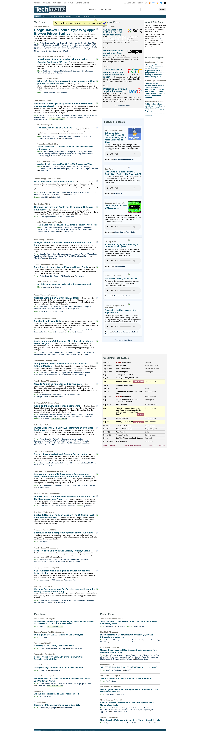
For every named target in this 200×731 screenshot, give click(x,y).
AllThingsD (56, 222)
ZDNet (47, 600)
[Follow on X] (165, 3)
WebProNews (52, 375)
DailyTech (94, 169)
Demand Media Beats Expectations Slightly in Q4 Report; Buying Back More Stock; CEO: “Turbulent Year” (64, 622)
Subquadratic (108, 27)
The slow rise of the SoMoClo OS (54, 127)
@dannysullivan (61, 332)
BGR (87, 117)
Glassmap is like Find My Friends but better (54, 646)
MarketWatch (63, 51)
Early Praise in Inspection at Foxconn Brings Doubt (61, 267)
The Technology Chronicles (56, 443)
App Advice (42, 169)
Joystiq (49, 117)
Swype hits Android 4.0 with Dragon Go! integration (61, 454)
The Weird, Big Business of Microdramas (116, 207)
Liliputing (134, 640)
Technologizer (125, 708)
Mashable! (41, 73)
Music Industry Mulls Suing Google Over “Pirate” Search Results (130, 720)
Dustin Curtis (58, 167)
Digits (71, 43)
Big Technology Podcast (124, 159)
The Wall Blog (39, 443)
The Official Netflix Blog (58, 307)
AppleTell (43, 115)
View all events (109, 445)
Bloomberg (65, 559)
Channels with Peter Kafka (124, 232)
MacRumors (54, 43)
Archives (46, 3)
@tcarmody (59, 311)
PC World (129, 657)
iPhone (54, 47)
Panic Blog (53, 144)
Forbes (93, 192)
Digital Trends (111, 723)
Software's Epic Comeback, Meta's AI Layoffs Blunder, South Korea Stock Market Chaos (115, 137)
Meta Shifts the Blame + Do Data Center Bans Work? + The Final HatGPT (123, 173)
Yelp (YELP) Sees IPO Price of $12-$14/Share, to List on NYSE (128, 667)
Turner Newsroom (46, 684)
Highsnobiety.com (40, 119)
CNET (94, 47)
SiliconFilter (54, 494)
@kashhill (44, 197)
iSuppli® (118, 700)
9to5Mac (56, 71)
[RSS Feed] (149, 3)
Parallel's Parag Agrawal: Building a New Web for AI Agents (121, 245)
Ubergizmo (51, 308)
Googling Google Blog (42, 396)
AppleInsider (66, 45)
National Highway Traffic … (49, 559)
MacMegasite (67, 138)
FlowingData (72, 194)
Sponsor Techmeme (123, 106)
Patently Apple (51, 360)
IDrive (105, 86)
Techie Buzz (51, 169)
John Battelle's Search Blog (60, 56)
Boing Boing (72, 152)
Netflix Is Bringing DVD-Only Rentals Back (56, 298)
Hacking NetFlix (73, 308)
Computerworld (39, 117)
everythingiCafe (85, 45)
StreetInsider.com (107, 665)
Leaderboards (57, 16)
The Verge (86, 47)
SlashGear (38, 45)
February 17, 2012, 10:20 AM (100, 9)
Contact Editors (82, 3)
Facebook (109, 626)
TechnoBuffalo (71, 49)
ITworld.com (77, 307)
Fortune (66, 415)
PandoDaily (118, 670)
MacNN (40, 231)
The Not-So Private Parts (80, 192)
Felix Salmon (39, 194)
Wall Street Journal (41, 26)
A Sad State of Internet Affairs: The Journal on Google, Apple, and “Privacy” (62, 60)
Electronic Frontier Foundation (45, 49)
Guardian (61, 49)
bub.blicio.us (70, 330)
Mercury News (39, 51)
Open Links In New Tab (137, 3)
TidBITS (40, 154)
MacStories (87, 152)
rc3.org (47, 154)
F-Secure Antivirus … (72, 167)
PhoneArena (79, 276)
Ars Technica (71, 117)
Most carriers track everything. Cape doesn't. (113, 53)
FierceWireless (40, 702)
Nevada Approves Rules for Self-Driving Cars (58, 384)
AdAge (47, 425)
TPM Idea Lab (54, 580)
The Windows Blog (49, 92)
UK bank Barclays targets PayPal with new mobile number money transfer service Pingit (65, 590)
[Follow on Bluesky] (153, 3)
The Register (57, 227)
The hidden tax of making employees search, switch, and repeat (113, 73)
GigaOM (49, 125)
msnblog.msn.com (118, 657)
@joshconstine (138, 626)
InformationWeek (59, 117)
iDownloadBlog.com (74, 47)
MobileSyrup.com (49, 465)
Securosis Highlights (58, 154)
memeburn (62, 47)
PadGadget (87, 229)
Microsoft (120, 655)
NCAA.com (58, 684)
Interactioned (47, 167)
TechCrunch (47, 227)
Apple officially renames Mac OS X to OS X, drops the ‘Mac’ (64, 164)
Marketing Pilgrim (72, 441)
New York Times (49, 136)
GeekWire (91, 43)
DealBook (109, 670)
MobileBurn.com (40, 561)
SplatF (67, 354)
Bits (51, 276)
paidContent (86, 684)
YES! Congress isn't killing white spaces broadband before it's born (62, 572)
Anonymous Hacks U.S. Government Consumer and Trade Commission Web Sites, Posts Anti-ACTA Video (62, 475)
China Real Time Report (72, 227)
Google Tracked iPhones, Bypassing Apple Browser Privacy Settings (64, 31)
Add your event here (157, 445)
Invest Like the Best (122, 296)
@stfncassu (88, 506)
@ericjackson (46, 311)
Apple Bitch (42, 138)
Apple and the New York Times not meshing (57, 406)
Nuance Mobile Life (47, 463)
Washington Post (52, 403)
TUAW (94, 45)
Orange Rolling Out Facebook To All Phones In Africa (58, 667)
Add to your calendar (132, 445)
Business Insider (79, 71)
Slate (86, 354)
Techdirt (128, 723)
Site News (68, 3)
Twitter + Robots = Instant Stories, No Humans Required (126, 678)
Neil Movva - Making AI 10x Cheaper (121, 278)
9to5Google (47, 71)
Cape (105, 48)
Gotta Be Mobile (74, 136)
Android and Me (60, 256)
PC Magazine (86, 136)
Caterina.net (51, 318)
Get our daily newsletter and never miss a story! (78, 23)
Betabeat (47, 47)
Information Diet (45, 395)
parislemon (38, 47)
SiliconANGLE (51, 416)
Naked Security (48, 152)
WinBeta (64, 92)
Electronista (50, 51)
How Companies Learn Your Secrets (54, 181)
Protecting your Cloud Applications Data (115, 90)
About (69, 16)
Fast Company (45, 506)
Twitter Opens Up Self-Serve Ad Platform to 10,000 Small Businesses (63, 429)
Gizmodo (92, 49)
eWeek (94, 115)
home (159, 38)
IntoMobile (71, 463)
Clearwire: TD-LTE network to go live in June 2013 (57, 705)
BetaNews (53, 156)
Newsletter (89, 16)
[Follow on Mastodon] (161, 3)
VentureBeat (44, 43)
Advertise (57, 3)
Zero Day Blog (43, 156)
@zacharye (45, 418)
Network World (52, 138)
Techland (52, 192)
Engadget (89, 71)
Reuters (56, 276)
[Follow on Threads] (157, 3)
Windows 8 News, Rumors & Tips (118, 640)
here (157, 42)
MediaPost (43, 192)
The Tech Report (63, 169)
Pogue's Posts (39, 416)
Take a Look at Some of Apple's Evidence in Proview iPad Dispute (67, 225)
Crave (42, 600)
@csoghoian (56, 197)
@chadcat (78, 332)
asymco (49, 338)
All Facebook (60, 561)
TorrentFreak (113, 717)
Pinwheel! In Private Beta (47, 321)
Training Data (119, 266)
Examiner (58, 287)
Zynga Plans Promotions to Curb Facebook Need (56, 694)
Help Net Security (80, 43)
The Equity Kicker (112, 708)
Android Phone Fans (74, 256)
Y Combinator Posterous (49, 649)
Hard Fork (118, 193)
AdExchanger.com (63, 192)
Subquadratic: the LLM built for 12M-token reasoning (112, 32)
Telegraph (63, 43)
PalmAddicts (75, 354)
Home (37, 16)
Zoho (105, 66)
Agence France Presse (53, 217)
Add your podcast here (123, 340)
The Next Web (82, 49)
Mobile (37, 3)
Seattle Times (111, 655)
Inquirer (75, 45)
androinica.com (115, 642)
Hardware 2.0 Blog (74, 154)
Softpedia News (76, 115)
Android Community (72, 254)
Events (78, 16)
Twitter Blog (44, 439)
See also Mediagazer (57, 119)
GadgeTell (87, 307)
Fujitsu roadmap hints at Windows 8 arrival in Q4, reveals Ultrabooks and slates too (126, 636)
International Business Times (55, 471)
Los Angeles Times (77, 169)
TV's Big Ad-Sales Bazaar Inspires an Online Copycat (58, 635)
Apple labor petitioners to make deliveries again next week (64, 284)
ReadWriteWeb (55, 439)
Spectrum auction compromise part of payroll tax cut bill (64, 532)
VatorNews (41, 686)
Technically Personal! (57, 330)
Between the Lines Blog (52, 45)
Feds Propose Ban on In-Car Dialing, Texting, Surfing (62, 551)
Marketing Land (66, 71)
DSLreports (44, 541)
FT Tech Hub (62, 416)
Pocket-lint (58, 73)
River (45, 16)
